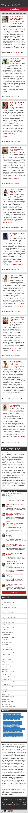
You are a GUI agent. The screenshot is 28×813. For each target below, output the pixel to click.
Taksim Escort (6, 694)
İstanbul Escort (6, 669)
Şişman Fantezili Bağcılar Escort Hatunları (14, 564)
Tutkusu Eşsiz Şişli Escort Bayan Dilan (17, 234)
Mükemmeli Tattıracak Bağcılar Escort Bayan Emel (17, 103)
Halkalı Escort (6, 664)
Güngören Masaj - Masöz (8, 662)
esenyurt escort (14, 809)
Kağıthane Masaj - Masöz (8, 677)
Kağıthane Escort (6, 674)
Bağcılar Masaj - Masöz (8, 612)
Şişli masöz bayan (18, 731)
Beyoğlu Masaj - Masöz (8, 627)
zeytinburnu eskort (7, 719)
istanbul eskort (19, 736)
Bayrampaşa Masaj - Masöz (9, 617)
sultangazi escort (17, 721)
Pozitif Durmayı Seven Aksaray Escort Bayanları (16, 534)
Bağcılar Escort (14, 141)
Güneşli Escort (6, 654)
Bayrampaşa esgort (15, 726)
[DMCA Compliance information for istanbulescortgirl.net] (7, 811)
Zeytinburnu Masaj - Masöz (9, 707)
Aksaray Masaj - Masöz (8, 602)
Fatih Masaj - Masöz (7, 647)
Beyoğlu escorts (19, 717)
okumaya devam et (19, 47)
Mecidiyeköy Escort (7, 679)
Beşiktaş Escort (14, 183)
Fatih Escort (5, 644)
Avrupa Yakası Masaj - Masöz (9, 607)
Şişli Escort (13, 96)
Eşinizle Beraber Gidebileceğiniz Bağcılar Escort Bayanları (14, 524)
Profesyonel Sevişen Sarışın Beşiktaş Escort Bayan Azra (17, 149)
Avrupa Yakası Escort (7, 605)
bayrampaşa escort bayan (9, 736)
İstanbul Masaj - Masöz (8, 672)
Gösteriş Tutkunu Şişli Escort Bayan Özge (16, 406)
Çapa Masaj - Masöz (7, 632)
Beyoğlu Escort (6, 625)
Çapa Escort (5, 630)
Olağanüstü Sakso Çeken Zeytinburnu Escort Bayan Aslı (17, 191)
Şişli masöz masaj (7, 734)
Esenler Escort (6, 635)
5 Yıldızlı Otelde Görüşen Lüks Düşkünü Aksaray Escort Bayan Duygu (16, 544)
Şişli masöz (19, 724)
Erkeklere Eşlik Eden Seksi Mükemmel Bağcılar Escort (16, 494)
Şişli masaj (21, 729)
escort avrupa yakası (7, 731)
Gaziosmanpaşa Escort (8, 649)
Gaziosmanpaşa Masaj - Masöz (10, 652)
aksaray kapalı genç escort (9, 724)
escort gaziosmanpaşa (17, 734)
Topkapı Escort (6, 699)
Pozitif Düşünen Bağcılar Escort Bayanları (14, 553)
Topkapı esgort (6, 726)
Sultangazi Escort (6, 684)
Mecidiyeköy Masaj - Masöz (9, 682)
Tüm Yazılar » (14, 592)
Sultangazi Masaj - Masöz (8, 687)
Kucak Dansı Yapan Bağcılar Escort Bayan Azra (16, 277)
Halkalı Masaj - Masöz (8, 667)
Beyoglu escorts (16, 719)
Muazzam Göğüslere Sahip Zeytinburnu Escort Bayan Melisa (17, 362)
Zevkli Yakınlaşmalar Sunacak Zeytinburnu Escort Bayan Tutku (16, 18)
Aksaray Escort (6, 600)
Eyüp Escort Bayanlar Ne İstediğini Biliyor (15, 504)
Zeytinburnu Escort (15, 52)
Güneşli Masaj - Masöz (8, 657)
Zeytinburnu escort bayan (9, 717)
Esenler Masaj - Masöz (8, 637)
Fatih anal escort (7, 714)
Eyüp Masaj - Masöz (7, 642)
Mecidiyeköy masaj (16, 714)
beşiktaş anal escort (7, 721)
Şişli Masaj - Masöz (7, 692)
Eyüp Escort (5, 639)
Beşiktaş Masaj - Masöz (8, 622)
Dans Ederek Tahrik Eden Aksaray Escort (14, 574)
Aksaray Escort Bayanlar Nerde (14, 584)
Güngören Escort (6, 659)
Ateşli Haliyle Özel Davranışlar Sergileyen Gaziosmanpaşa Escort (15, 513)
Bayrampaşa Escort (7, 615)
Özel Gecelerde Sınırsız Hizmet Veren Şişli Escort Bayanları (17, 60)
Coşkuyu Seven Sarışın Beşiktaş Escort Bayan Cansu (17, 319)
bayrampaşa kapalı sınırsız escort (10, 729)
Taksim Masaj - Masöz (8, 697)
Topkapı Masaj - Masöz (8, 702)
